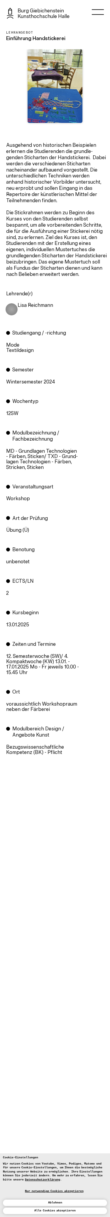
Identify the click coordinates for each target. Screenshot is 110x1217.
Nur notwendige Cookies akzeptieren (54, 1191)
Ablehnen (55, 1202)
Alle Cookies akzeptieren (55, 1210)
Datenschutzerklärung (42, 1179)
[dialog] (55, 1185)
